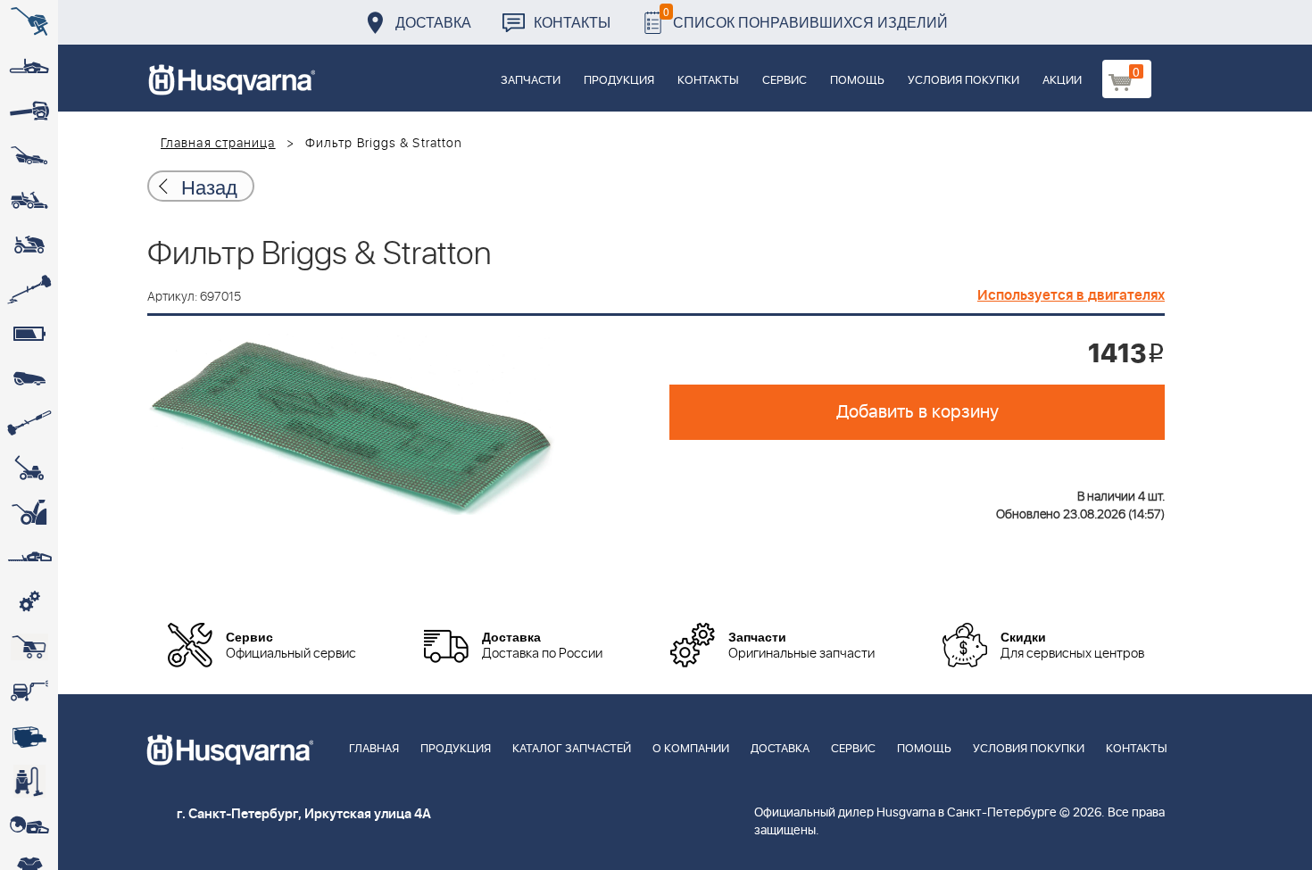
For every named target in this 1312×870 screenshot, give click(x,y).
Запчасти (531, 80)
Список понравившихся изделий (805, 17)
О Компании (690, 749)
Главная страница (218, 144)
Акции (1062, 80)
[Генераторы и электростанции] (29, 647)
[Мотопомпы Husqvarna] (29, 736)
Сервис (784, 80)
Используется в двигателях (1071, 295)
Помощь (857, 80)
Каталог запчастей (571, 749)
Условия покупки (963, 80)
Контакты (572, 22)
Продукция (619, 80)
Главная (374, 749)
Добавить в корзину (917, 412)
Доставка (433, 22)
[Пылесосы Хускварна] (29, 780)
